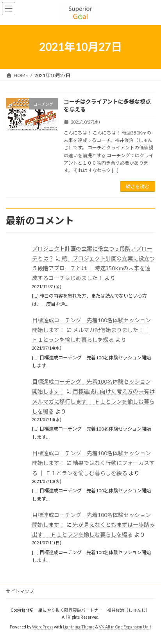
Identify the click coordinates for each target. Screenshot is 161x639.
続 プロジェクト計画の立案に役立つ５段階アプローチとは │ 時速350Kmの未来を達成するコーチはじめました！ (93, 268)
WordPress (42, 627)
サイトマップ (20, 591)
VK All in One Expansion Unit (125, 627)
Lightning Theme (79, 627)
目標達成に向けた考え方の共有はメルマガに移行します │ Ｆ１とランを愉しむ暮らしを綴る (93, 401)
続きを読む (137, 186)
